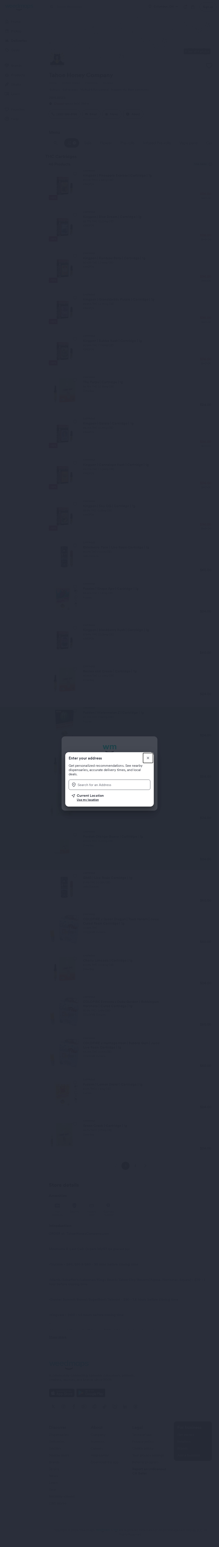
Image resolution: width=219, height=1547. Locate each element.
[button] (111, 797)
